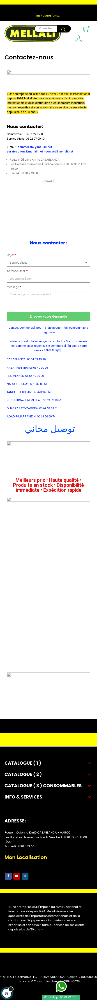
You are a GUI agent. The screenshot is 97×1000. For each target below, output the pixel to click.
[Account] (81, 39)
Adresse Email (16, 271)
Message (13, 287)
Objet (10, 255)
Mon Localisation (26, 857)
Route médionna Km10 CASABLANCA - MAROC (38, 832)
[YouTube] (16, 876)
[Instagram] (25, 876)
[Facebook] (8, 876)
